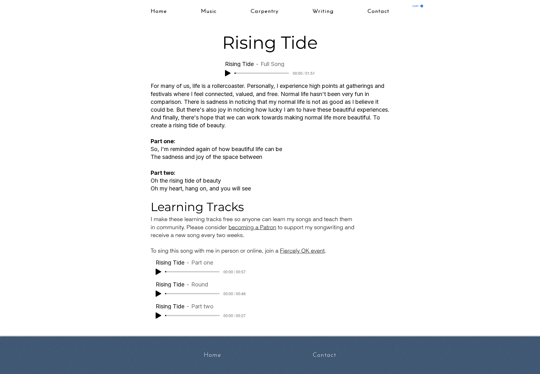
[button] (417, 6)
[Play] (228, 73)
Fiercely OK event (302, 250)
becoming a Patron (252, 227)
